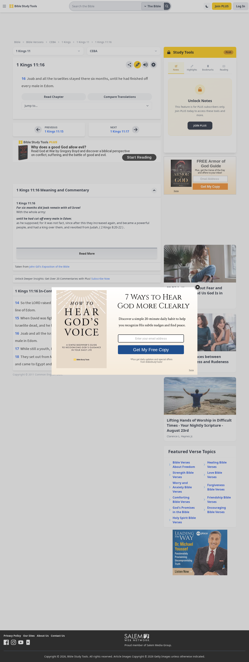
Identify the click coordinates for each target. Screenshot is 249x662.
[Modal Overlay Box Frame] (124, 331)
